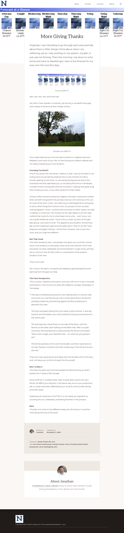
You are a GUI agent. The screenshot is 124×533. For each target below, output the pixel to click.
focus (67, 444)
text (53, 442)
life (50, 442)
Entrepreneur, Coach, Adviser (45, 486)
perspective (34, 447)
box (34, 444)
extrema (55, 444)
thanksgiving (48, 447)
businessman (47, 444)
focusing (73, 444)
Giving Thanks (43, 442)
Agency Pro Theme (40, 524)
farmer (61, 444)
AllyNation (58, 524)
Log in (64, 524)
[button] (120, 4)
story (41, 447)
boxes (39, 444)
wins (55, 447)
